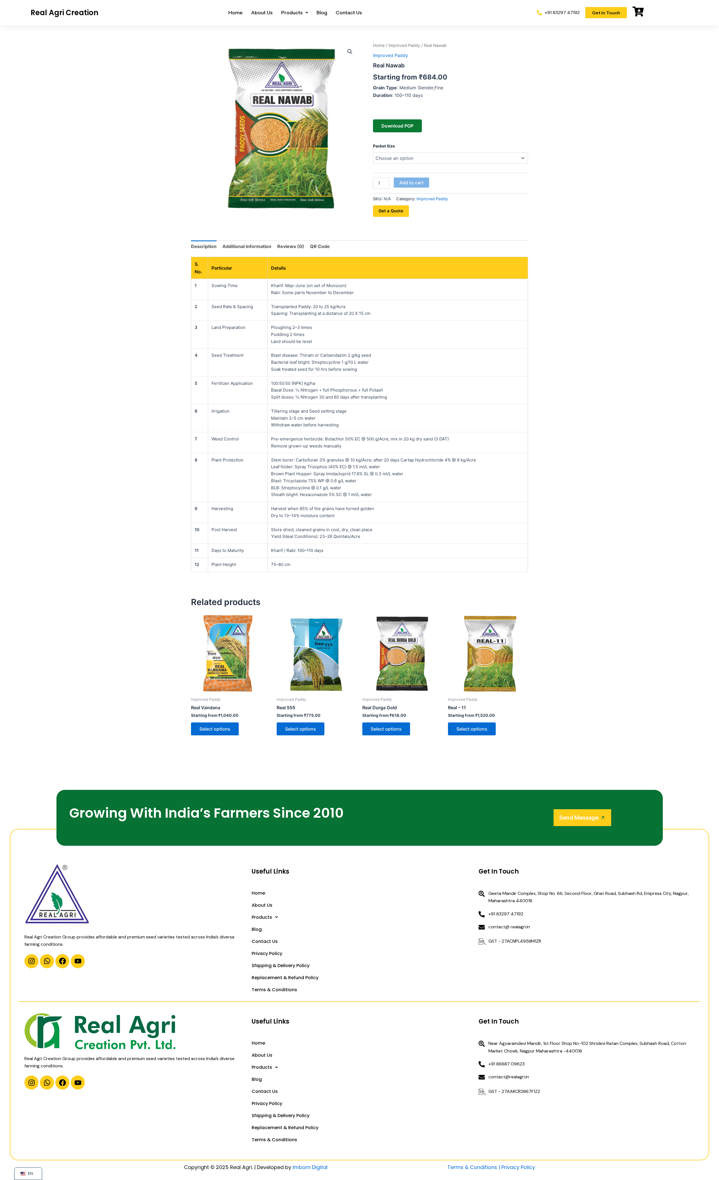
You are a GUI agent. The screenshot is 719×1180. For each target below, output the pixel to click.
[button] (294, 12)
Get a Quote (391, 210)
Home (235, 13)
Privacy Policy (267, 953)
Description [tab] (204, 246)
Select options (214, 729)
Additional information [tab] (246, 246)
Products (292, 13)
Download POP (397, 126)
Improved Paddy (404, 45)
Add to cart (411, 182)
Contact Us (349, 13)
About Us (262, 13)
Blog (322, 13)
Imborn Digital (310, 1167)
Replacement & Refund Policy (285, 977)
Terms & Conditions (274, 989)
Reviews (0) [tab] (290, 246)
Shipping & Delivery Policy (281, 965)
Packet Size (384, 146)
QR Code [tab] (320, 246)
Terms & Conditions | (474, 1167)
